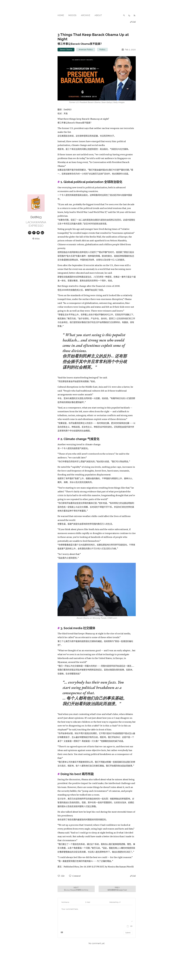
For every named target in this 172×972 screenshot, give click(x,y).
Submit (127, 933)
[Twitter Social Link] (38, 232)
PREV (117, 888)
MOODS (72, 15)
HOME (61, 15)
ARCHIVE (85, 15)
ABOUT (98, 15)
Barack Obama (66, 50)
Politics (102, 50)
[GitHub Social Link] (30, 232)
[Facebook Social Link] (34, 232)
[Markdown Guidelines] (62, 932)
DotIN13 (36, 217)
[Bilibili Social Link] (42, 232)
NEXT (76, 888)
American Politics (86, 50)
